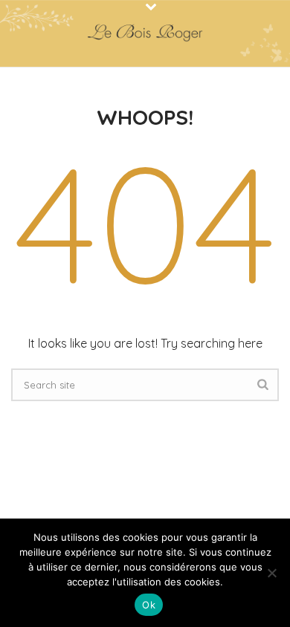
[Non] (271, 572)
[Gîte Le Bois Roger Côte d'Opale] (145, 33)
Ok (148, 605)
